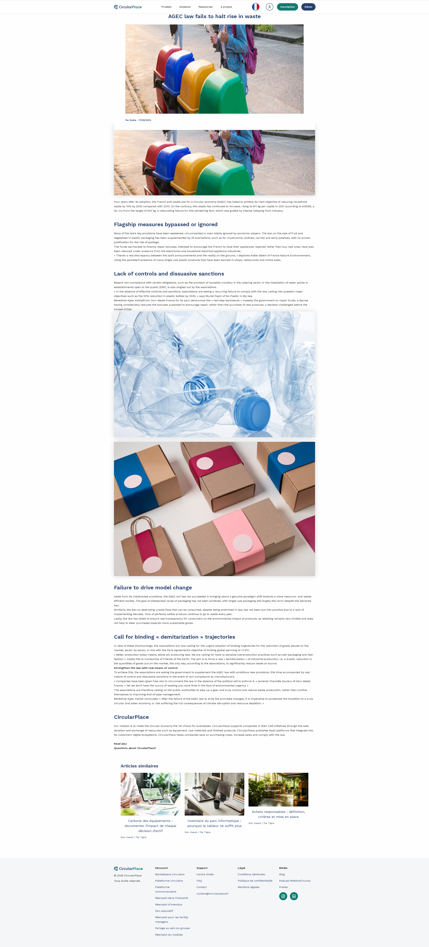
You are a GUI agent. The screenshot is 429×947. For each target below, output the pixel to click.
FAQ (199, 880)
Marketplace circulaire (170, 874)
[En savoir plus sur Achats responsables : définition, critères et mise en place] (278, 789)
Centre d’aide (205, 874)
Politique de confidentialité (255, 880)
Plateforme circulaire (169, 880)
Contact (202, 887)
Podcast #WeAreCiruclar (295, 880)
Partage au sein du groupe (172, 928)
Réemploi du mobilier (169, 934)
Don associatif (164, 910)
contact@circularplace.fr (213, 893)
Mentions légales (248, 887)
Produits (166, 6)
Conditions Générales (251, 874)
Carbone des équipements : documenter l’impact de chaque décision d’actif (150, 826)
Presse (283, 887)
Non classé (127, 837)
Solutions (185, 6)
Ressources (206, 6)
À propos (226, 6)
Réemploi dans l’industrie (172, 898)
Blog (282, 874)
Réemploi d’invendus (168, 904)
